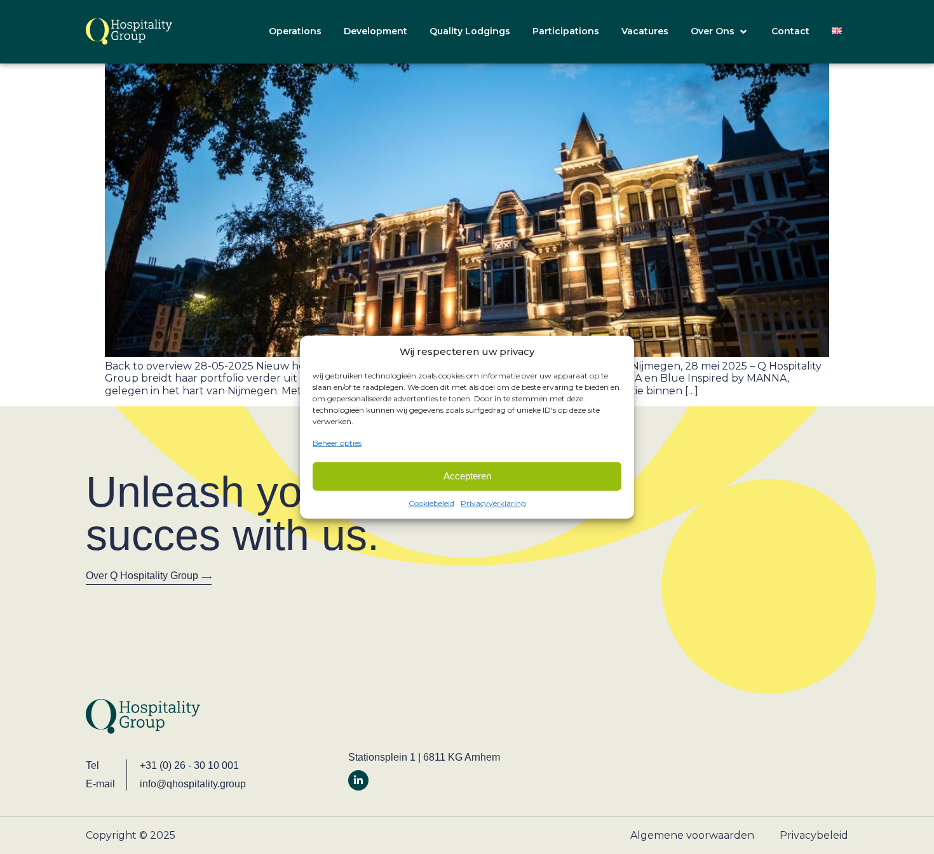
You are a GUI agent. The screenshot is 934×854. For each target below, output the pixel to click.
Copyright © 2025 (130, 835)
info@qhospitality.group (193, 783)
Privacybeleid (814, 835)
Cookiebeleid (431, 502)
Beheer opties (337, 443)
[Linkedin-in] (358, 780)
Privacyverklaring (493, 502)
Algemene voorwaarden (692, 835)
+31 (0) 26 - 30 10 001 (189, 765)
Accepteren (467, 475)
